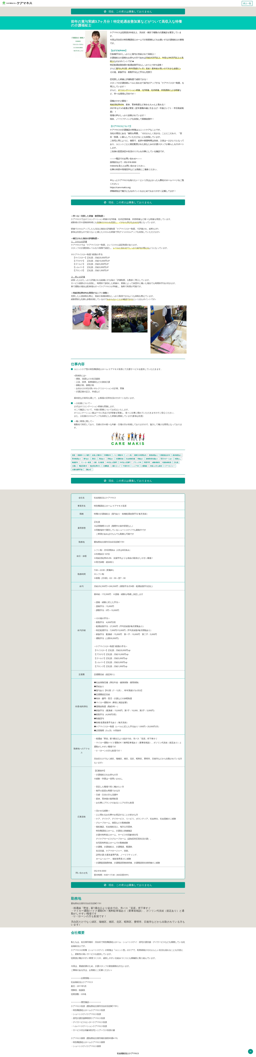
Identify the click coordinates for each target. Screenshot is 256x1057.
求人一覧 (247, 3)
